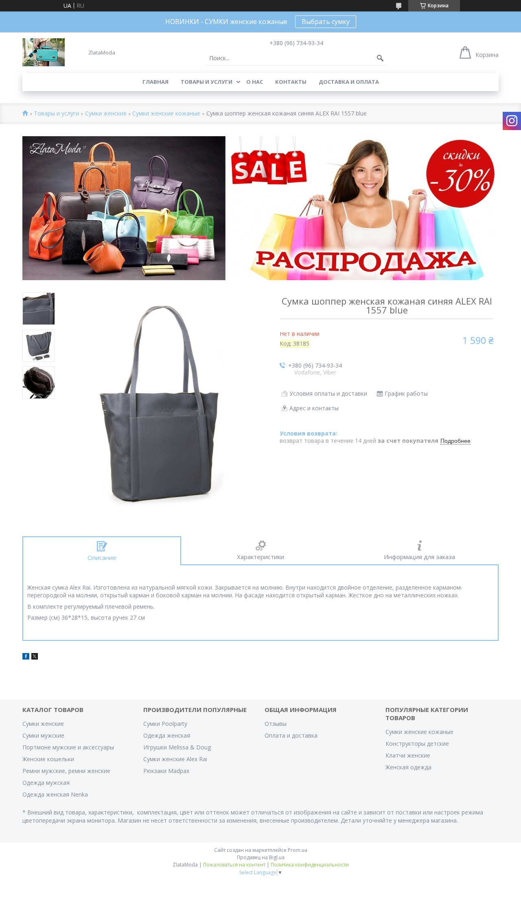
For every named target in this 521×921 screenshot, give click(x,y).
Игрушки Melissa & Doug (177, 747)
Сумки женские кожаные (166, 113)
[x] (34, 657)
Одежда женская (166, 735)
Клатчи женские (407, 755)
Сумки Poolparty (165, 723)
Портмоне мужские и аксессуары (68, 747)
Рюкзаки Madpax (166, 771)
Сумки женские (106, 113)
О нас (254, 81)
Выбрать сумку (326, 21)
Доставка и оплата (349, 81)
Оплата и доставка (291, 735)
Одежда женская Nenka (55, 794)
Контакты (290, 81)
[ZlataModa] (43, 52)
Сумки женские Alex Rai (175, 759)
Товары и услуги (206, 81)
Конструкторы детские (417, 743)
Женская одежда (408, 767)
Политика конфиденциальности (310, 864)
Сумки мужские (43, 735)
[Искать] (380, 58)
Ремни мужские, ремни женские (66, 771)
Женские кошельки (48, 759)
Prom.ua (297, 850)
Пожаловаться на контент (234, 864)
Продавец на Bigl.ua (261, 857)
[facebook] (25, 657)
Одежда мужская (46, 782)
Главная (155, 81)
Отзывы (276, 723)
